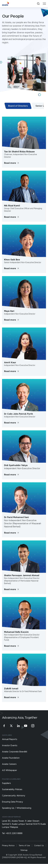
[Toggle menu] (44, 3)
